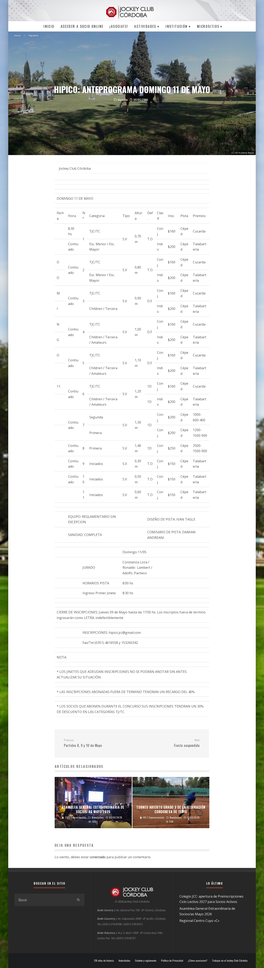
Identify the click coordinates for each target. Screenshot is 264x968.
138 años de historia (104, 960)
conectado (98, 857)
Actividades (145, 26)
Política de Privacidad (172, 960)
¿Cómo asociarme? (197, 960)
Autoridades (124, 960)
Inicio (49, 26)
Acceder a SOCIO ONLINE (82, 26)
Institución (176, 26)
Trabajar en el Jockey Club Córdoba (230, 960)
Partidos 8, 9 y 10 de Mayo (83, 743)
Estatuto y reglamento (145, 960)
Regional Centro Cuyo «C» (199, 920)
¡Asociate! (119, 26)
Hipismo (123, 100)
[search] (78, 900)
